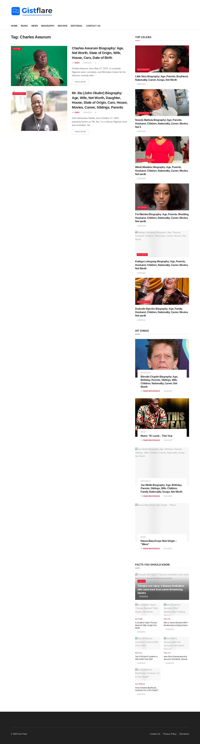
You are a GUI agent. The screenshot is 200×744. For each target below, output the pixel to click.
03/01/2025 (167, 496)
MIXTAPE (62, 26)
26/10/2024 (167, 548)
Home (14, 26)
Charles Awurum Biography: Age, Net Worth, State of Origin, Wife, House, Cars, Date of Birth (98, 53)
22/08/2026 (141, 178)
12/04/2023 (87, 112)
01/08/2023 (169, 663)
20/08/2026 (141, 273)
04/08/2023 (141, 632)
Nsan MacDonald (151, 391)
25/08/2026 (141, 131)
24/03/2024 (143, 596)
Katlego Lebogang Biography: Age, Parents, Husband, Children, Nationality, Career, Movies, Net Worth (161, 265)
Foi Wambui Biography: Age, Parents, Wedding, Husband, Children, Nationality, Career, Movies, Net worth (162, 218)
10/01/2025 (167, 440)
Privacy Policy (169, 734)
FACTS (141, 581)
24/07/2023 (141, 694)
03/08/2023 (169, 629)
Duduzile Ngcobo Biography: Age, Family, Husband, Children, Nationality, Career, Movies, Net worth (161, 312)
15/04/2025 (167, 391)
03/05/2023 (87, 63)
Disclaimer (184, 734)
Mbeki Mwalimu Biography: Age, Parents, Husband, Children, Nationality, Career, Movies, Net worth (161, 170)
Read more (80, 82)
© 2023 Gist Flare (19, 734)
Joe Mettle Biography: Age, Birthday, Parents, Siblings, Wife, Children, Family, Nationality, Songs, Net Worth (161, 488)
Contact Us (93, 26)
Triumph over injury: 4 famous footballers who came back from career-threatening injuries (161, 589)
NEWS (34, 26)
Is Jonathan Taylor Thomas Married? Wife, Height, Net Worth (146, 625)
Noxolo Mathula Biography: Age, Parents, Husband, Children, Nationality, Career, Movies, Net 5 (161, 123)
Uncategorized (146, 160)
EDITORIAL (77, 26)
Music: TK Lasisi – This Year (156, 436)
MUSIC (24, 26)
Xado (77, 63)
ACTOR (16, 49)
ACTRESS (142, 207)
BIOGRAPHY (47, 26)
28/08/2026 (141, 84)
